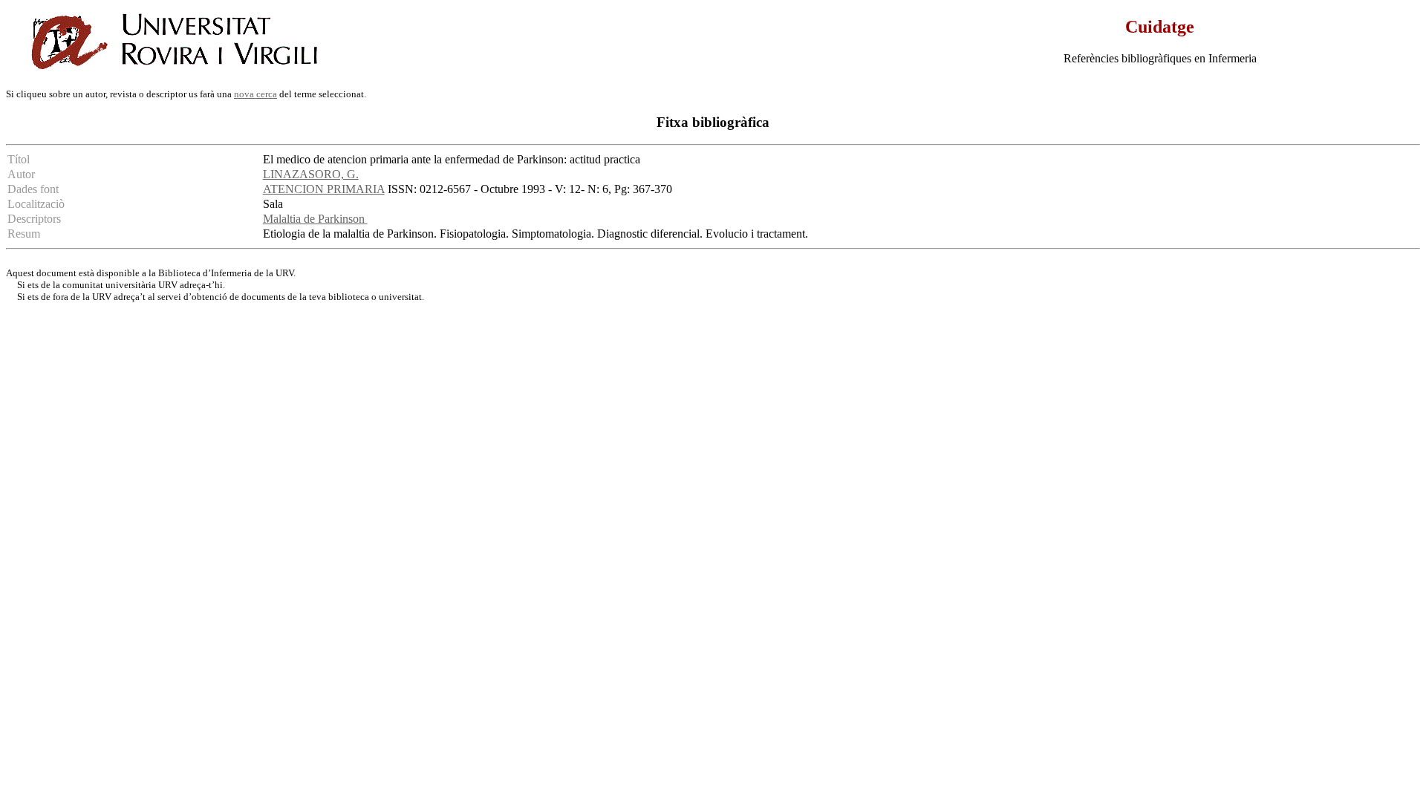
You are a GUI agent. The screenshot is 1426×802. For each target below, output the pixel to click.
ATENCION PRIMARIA (324, 189)
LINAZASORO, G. (311, 174)
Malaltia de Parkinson (315, 218)
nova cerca (255, 94)
